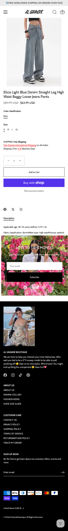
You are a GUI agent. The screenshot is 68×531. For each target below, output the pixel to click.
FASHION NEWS (11, 399)
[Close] (63, 240)
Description (8, 218)
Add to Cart (34, 172)
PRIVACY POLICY (11, 424)
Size (5, 124)
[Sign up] (63, 472)
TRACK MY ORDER (12, 442)
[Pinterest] (44, 287)
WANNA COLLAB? (12, 394)
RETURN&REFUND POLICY (16, 438)
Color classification (12, 111)
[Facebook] (25, 287)
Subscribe (34, 277)
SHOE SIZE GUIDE (12, 403)
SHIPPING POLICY (12, 429)
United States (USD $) (12, 508)
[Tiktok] (37, 287)
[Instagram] (31, 287)
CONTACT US (10, 419)
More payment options (34, 190)
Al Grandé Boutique (18, 517)
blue (5, 116)
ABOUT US (8, 390)
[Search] (54, 13)
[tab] (10, 218)
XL (17, 129)
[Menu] (5, 12)
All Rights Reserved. (35, 517)
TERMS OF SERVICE (13, 433)
